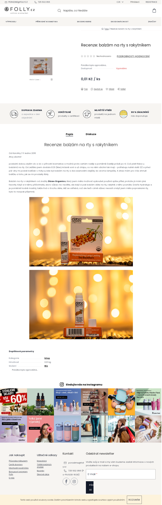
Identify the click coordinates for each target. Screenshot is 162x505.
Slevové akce (43, 474)
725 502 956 (44, 2)
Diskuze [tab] (91, 134)
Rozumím (134, 499)
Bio (46, 365)
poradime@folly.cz (18, 2)
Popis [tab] (69, 134)
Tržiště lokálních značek (44, 466)
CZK (119, 2)
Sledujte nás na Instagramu (84, 384)
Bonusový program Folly (18, 473)
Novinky (40, 470)
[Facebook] (66, 481)
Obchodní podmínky (19, 468)
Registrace (151, 2)
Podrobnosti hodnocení (133, 56)
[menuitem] (11, 21)
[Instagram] (74, 481)
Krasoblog (42, 461)
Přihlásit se (91, 487)
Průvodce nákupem (18, 461)
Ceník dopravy (16, 464)
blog (47, 358)
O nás (11, 478)
